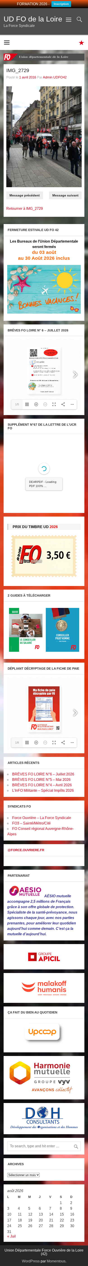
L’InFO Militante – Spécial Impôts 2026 (43, 790)
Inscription (61, 4)
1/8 (17, 742)
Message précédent (24, 195)
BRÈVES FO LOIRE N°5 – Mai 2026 (41, 780)
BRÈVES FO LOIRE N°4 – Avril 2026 (42, 785)
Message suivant (65, 195)
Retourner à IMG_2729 (24, 208)
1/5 (17, 404)
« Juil (11, 1236)
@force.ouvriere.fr (26, 850)
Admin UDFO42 (55, 77)
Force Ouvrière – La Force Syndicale (41, 818)
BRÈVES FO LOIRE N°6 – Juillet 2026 (43, 774)
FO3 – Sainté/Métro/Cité (31, 823)
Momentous (56, 1261)
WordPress (31, 1261)
